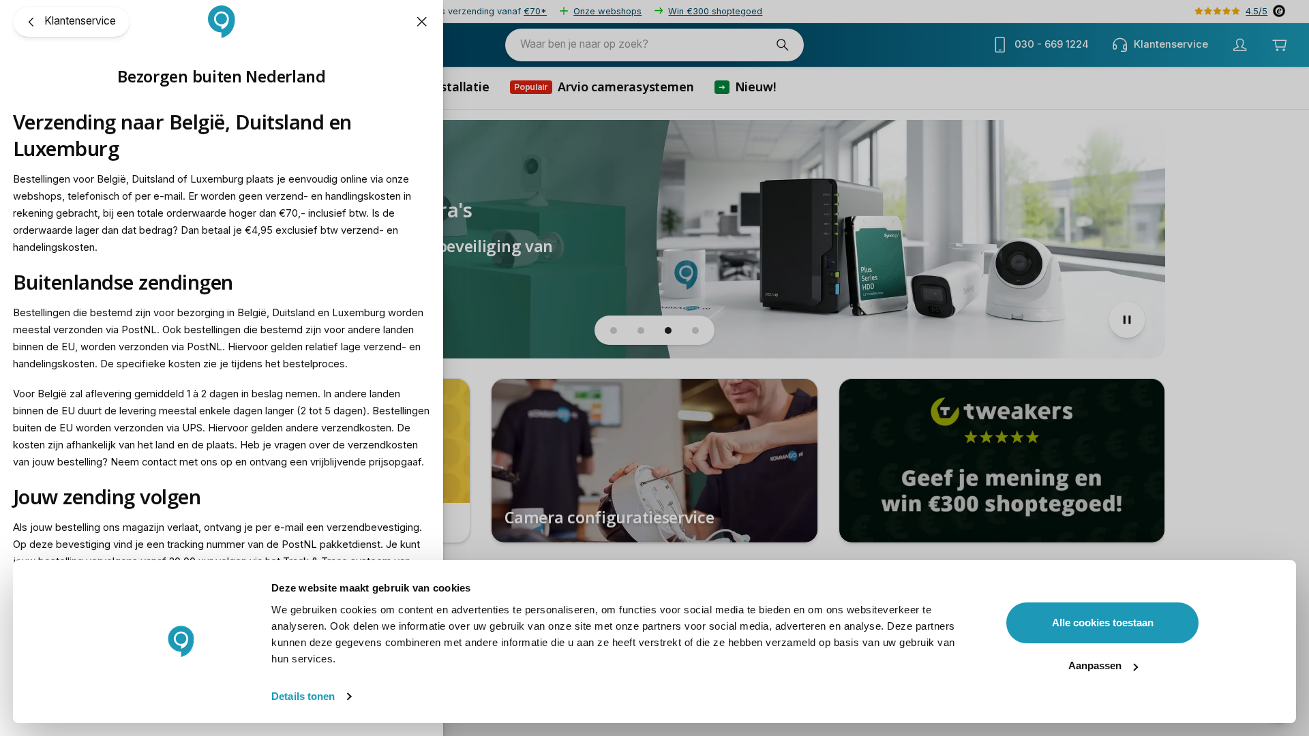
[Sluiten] (422, 22)
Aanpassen (1095, 665)
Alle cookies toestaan (1103, 622)
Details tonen (303, 696)
